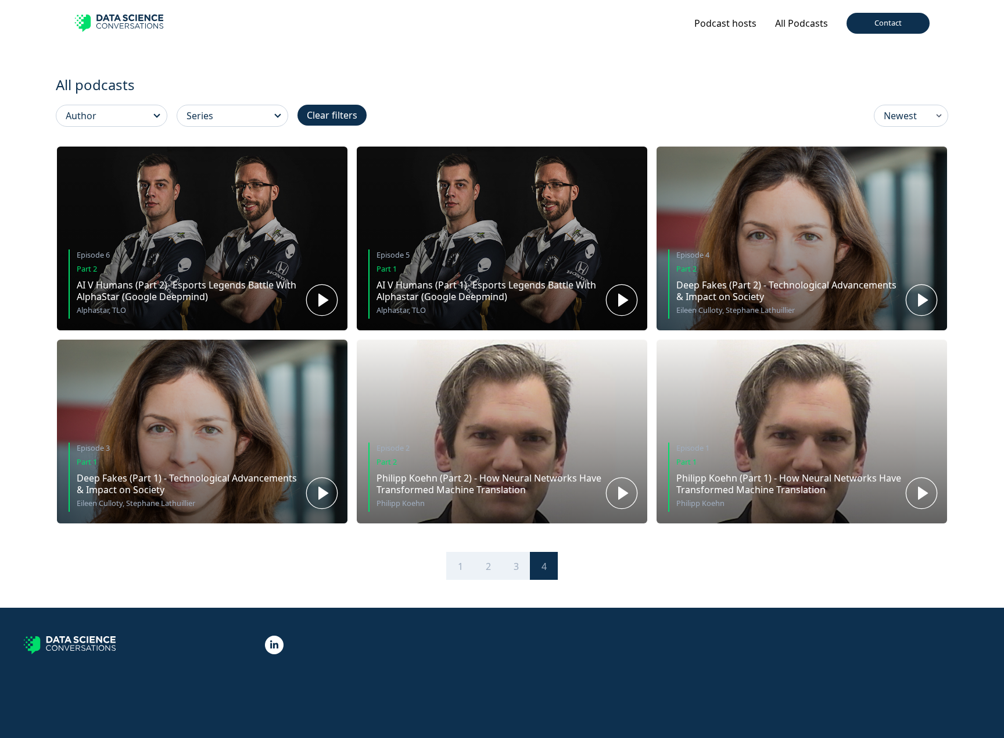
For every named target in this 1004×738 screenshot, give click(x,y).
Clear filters (332, 115)
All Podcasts (801, 23)
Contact (888, 22)
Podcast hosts (725, 23)
